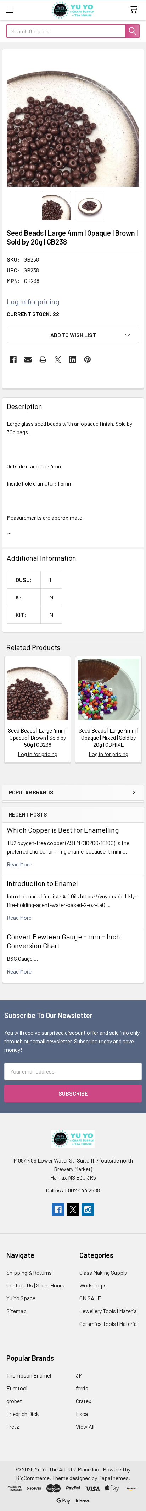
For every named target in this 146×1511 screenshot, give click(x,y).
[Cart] (135, 10)
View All (85, 1426)
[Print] (42, 359)
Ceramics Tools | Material (108, 1323)
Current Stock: (33, 313)
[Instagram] (88, 1209)
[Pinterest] (87, 359)
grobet (14, 1400)
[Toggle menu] (9, 10)
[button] (73, 335)
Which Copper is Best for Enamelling (63, 829)
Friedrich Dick (22, 1413)
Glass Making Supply (103, 1272)
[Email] (28, 359)
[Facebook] (13, 359)
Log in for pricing (33, 301)
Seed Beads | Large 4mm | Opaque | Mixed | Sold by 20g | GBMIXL (109, 737)
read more (19, 864)
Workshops (93, 1285)
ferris (82, 1388)
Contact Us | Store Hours (35, 1285)
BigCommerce (33, 1477)
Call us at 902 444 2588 (73, 1190)
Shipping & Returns (29, 1272)
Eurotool (16, 1388)
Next (137, 711)
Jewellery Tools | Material (108, 1310)
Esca (82, 1413)
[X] (57, 359)
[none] (73, 120)
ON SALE (90, 1298)
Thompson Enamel (28, 1375)
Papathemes (113, 1477)
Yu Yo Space (20, 1298)
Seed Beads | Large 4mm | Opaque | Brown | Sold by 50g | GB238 (38, 737)
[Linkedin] (72, 359)
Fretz (12, 1426)
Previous (9, 711)
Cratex (83, 1400)
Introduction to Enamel (42, 883)
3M (79, 1375)
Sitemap (16, 1310)
